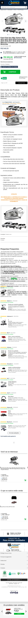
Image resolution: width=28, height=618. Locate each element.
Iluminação (10, 9)
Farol (15, 9)
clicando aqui (7, 296)
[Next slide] (25, 21)
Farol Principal (20, 9)
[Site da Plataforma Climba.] (14, 592)
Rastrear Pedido (8, 553)
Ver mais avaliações (14, 433)
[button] (7, 34)
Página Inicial (3, 9)
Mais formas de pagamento (7, 61)
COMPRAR (19, 613)
